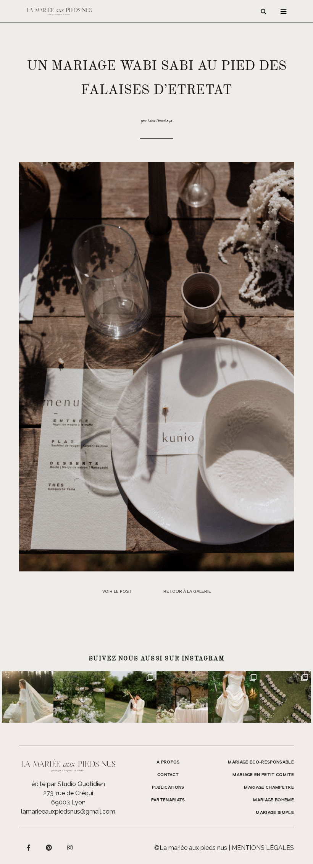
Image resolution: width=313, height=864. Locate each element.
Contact (168, 775)
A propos (168, 762)
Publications (168, 787)
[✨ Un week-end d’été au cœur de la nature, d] (130, 697)
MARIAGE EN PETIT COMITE (263, 775)
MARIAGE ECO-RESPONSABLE (261, 762)
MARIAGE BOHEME (273, 800)
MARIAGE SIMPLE (275, 812)
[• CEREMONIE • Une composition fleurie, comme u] (79, 697)
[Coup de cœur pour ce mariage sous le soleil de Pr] (234, 697)
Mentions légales (263, 847)
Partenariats (168, 800)
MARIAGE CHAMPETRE (269, 787)
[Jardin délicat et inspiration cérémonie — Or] (285, 697)
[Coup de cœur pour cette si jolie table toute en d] (182, 697)
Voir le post (117, 591)
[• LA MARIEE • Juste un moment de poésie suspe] (27, 697)
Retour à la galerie (187, 591)
